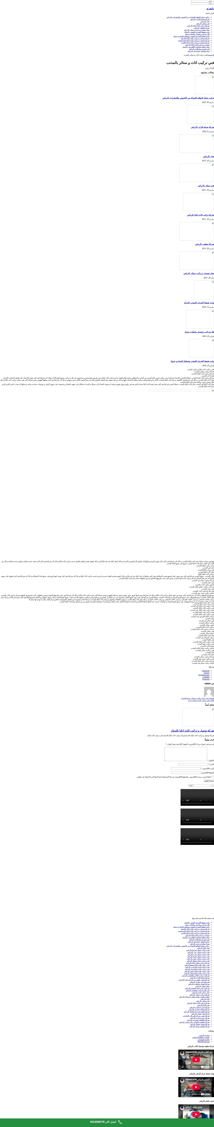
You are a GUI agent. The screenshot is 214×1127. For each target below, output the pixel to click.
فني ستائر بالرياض (203, 24)
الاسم (211, 764)
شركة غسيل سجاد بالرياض (200, 1024)
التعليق (211, 760)
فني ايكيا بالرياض (203, 1005)
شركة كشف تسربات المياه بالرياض (197, 1012)
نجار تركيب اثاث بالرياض (201, 992)
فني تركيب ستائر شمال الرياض (198, 961)
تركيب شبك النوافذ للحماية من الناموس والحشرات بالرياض (188, 17)
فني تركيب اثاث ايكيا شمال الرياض (197, 973)
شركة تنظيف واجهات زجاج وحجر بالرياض (194, 1022)
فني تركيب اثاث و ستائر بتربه (201, 700)
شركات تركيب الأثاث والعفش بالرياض (196, 976)
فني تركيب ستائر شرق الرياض (198, 956)
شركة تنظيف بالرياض (202, 28)
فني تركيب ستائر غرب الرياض (198, 954)
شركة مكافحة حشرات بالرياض (198, 1020)
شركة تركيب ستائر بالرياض (199, 995)
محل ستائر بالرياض (202, 986)
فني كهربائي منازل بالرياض (200, 982)
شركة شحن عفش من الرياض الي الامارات (194, 980)
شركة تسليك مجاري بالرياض (199, 1009)
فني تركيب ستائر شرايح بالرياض (198, 950)
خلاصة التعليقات (204, 1040)
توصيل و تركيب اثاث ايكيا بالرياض (197, 45)
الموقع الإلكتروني (207, 773)
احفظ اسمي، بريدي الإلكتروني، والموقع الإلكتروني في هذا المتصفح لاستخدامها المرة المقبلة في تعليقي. (173, 777)
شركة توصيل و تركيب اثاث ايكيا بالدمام (195, 38)
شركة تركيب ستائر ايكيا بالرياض (198, 963)
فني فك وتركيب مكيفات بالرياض (198, 990)
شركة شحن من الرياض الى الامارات (196, 1016)
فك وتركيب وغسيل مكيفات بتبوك (197, 34)
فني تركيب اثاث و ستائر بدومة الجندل (197, 698)
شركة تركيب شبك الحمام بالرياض (197, 988)
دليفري (210, 8)
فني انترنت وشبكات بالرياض (199, 49)
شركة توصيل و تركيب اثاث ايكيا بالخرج (195, 43)
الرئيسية (211, 55)
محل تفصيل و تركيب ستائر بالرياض (197, 30)
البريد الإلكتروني (207, 768)
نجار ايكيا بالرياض (203, 948)
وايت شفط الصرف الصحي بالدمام (197, 32)
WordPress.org (204, 1042)
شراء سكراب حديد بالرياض (200, 944)
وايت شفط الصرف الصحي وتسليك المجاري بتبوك (191, 36)
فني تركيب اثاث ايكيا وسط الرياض (197, 965)
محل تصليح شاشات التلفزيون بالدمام (196, 47)
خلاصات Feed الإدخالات (201, 1037)
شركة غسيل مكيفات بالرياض (199, 984)
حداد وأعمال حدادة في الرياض (199, 51)
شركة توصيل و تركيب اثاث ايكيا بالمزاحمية (194, 40)
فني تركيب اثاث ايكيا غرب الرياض (197, 967)
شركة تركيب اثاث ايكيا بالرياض (198, 26)
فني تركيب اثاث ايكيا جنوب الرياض (197, 971)
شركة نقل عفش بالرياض (200, 1014)
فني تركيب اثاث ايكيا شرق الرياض (197, 969)
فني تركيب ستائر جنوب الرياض (198, 959)
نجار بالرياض (205, 21)
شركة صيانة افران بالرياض (200, 19)
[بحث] (213, 1)
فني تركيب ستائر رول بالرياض (198, 952)
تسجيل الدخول (204, 1035)
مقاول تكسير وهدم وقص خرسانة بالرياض (194, 997)
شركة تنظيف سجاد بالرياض (199, 1026)
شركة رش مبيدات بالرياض (200, 1018)
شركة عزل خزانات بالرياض (199, 1007)
